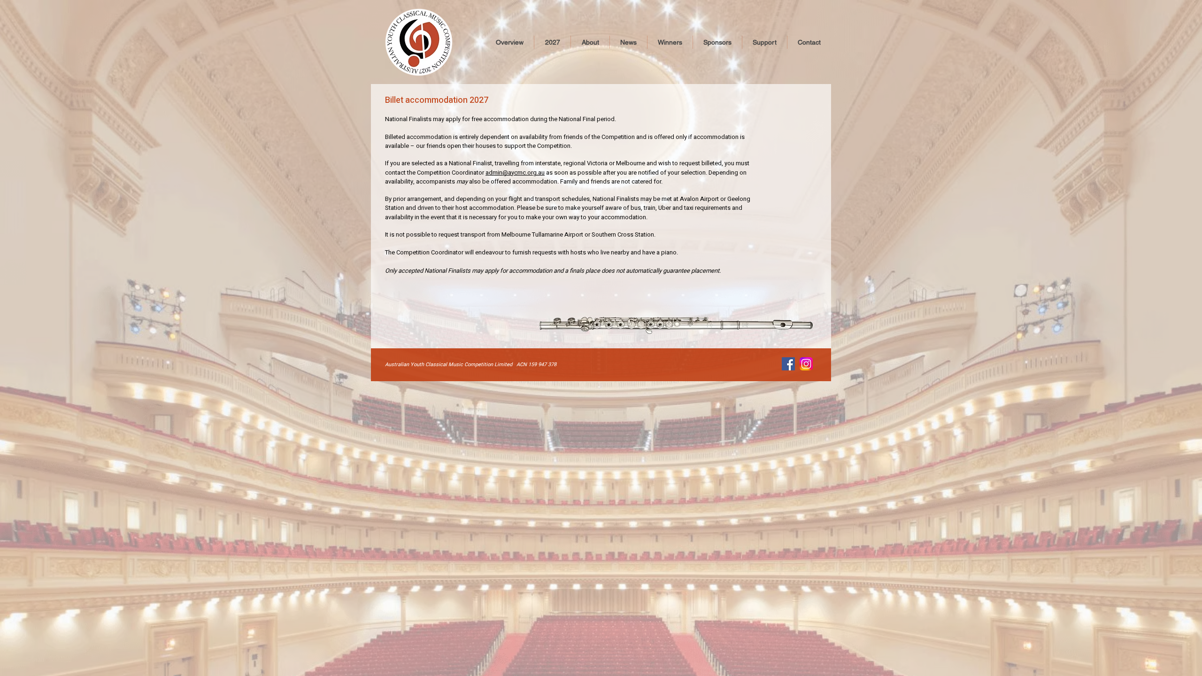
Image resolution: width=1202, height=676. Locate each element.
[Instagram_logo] (806, 363)
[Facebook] (788, 363)
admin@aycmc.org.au (515, 172)
